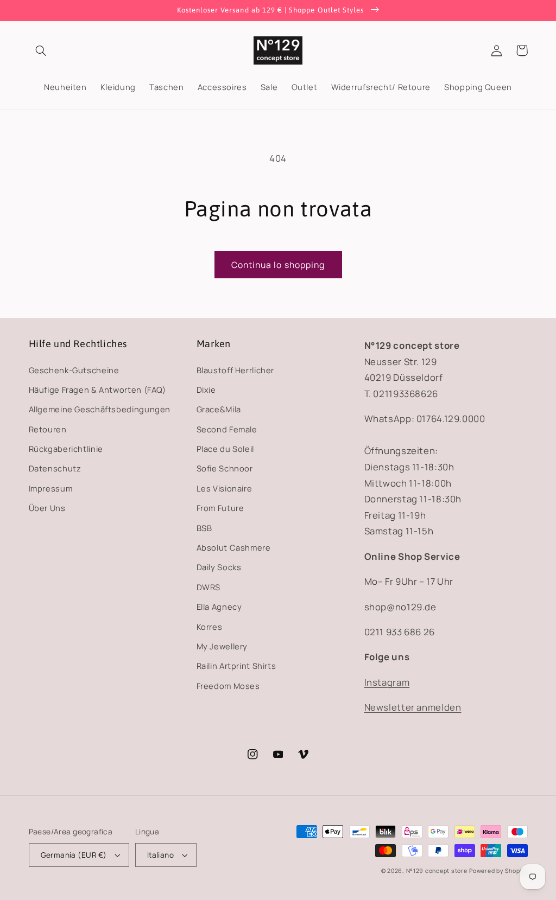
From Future (220, 507)
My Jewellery (222, 646)
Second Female (227, 429)
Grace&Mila (219, 409)
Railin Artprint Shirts (236, 665)
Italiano (160, 855)
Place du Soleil (225, 448)
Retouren (48, 429)
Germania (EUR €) (74, 855)
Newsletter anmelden (413, 707)
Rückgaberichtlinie (66, 448)
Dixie (206, 389)
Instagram (387, 682)
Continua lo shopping (278, 265)
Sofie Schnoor (225, 468)
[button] (41, 50)
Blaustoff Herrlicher (236, 370)
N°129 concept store (436, 871)
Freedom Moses (228, 685)
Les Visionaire (224, 488)
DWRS (209, 587)
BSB (204, 527)
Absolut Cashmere (234, 547)
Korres (210, 626)
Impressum (51, 488)
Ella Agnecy (219, 606)
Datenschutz (55, 468)
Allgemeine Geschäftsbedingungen (100, 409)
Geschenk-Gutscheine (74, 370)
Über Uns (47, 507)
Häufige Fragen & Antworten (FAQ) (97, 389)
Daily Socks (219, 566)
